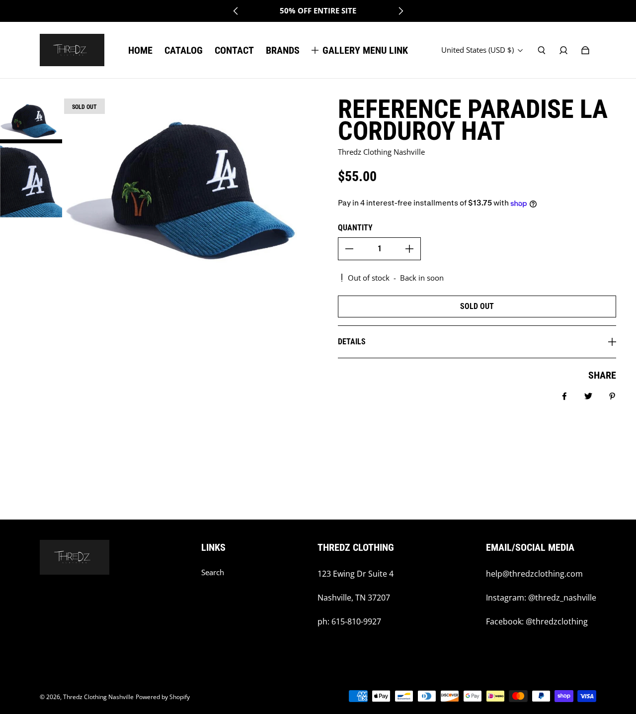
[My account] (563, 50)
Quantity (355, 227)
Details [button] (352, 341)
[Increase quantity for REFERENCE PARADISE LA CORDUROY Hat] (409, 249)
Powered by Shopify (163, 697)
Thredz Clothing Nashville (98, 697)
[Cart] (585, 50)
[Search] (542, 50)
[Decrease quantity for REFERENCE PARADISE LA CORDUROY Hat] (349, 249)
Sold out (477, 306)
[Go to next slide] (400, 11)
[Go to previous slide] (236, 11)
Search (212, 572)
